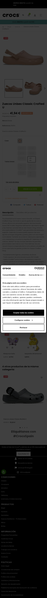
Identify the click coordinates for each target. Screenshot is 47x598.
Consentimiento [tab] (9, 275)
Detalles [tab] (22, 275)
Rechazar (23, 327)
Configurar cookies (22, 320)
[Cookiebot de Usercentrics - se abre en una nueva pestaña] (34, 268)
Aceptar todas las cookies (23, 313)
